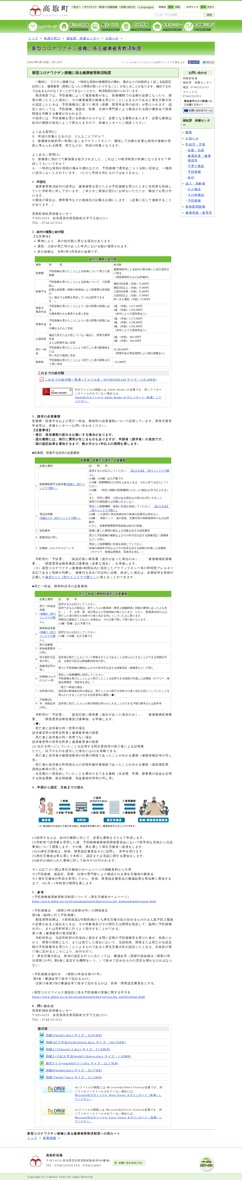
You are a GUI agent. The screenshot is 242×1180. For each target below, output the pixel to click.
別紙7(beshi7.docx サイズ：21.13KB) (73, 1077)
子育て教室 (196, 166)
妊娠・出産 (196, 150)
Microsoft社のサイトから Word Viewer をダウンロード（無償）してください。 (118, 1097)
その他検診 (196, 195)
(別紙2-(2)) (60, 518)
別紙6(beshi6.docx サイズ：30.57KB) (73, 1070)
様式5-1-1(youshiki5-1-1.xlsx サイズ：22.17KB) (81, 1063)
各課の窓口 (52, 38)
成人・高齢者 (195, 183)
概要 (188, 132)
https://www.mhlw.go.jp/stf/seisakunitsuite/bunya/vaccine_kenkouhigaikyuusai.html (94, 901)
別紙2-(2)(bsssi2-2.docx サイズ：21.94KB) (77, 1049)
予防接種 (194, 171)
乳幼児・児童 (195, 144)
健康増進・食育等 (198, 212)
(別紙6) (48, 617)
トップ (33, 38)
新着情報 (49, 1138)
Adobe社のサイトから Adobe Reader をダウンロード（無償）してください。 (118, 399)
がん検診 (194, 189)
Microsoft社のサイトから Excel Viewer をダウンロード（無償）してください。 (118, 1119)
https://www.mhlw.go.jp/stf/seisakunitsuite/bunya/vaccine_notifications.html (88, 996)
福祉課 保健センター (83, 38)
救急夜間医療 (195, 206)
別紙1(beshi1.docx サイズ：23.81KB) (73, 1035)
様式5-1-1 (71, 577)
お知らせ (112, 38)
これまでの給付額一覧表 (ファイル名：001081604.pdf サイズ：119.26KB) (101, 379)
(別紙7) (48, 636)
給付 (191, 177)
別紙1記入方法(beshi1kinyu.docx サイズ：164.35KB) (85, 1042)
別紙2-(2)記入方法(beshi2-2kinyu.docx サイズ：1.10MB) (88, 1056)
